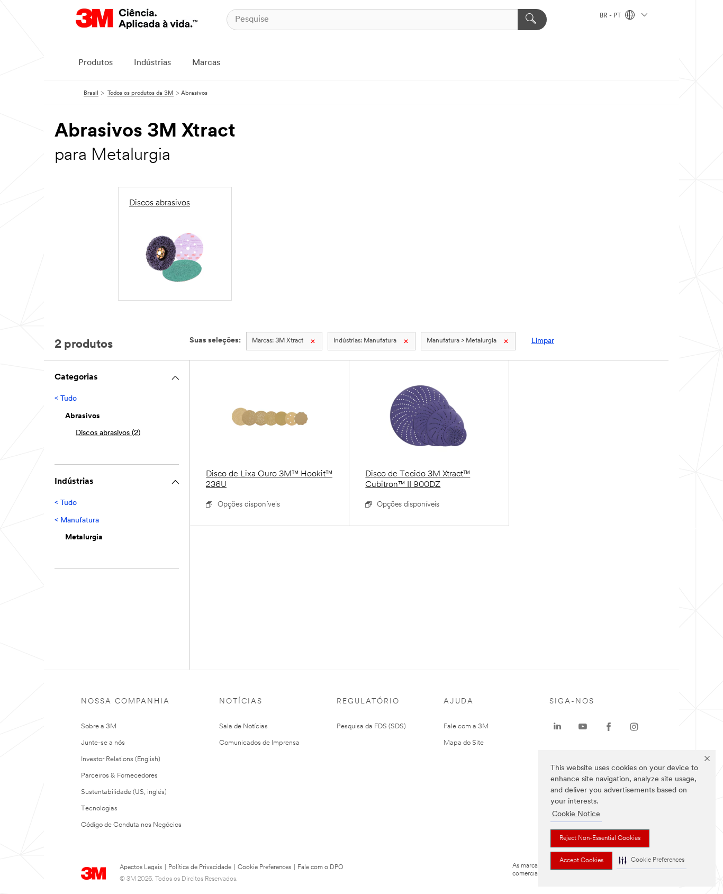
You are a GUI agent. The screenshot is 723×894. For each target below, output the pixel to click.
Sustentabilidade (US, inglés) (124, 792)
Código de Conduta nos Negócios (131, 824)
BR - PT (611, 16)
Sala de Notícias (243, 726)
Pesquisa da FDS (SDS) (371, 726)
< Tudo (66, 399)
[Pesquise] (532, 19)
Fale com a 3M (466, 726)
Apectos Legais (141, 867)
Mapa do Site (464, 742)
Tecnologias (99, 808)
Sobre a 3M (98, 726)
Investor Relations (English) (120, 759)
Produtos (95, 63)
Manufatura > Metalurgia (461, 341)
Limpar (542, 341)
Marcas (206, 63)
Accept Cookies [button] (581, 860)
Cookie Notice (576, 814)
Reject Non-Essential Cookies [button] (599, 838)
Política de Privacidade (199, 867)
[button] (651, 860)
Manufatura (364, 341)
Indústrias (152, 63)
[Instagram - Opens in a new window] (634, 727)
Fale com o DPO (320, 867)
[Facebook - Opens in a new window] (609, 727)
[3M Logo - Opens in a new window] (136, 19)
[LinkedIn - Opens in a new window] (557, 727)
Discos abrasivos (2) (108, 433)
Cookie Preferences (264, 867)
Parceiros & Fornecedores (119, 775)
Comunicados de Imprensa (259, 742)
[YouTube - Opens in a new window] (583, 727)
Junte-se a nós (103, 742)
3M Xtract (277, 341)
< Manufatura (77, 521)
